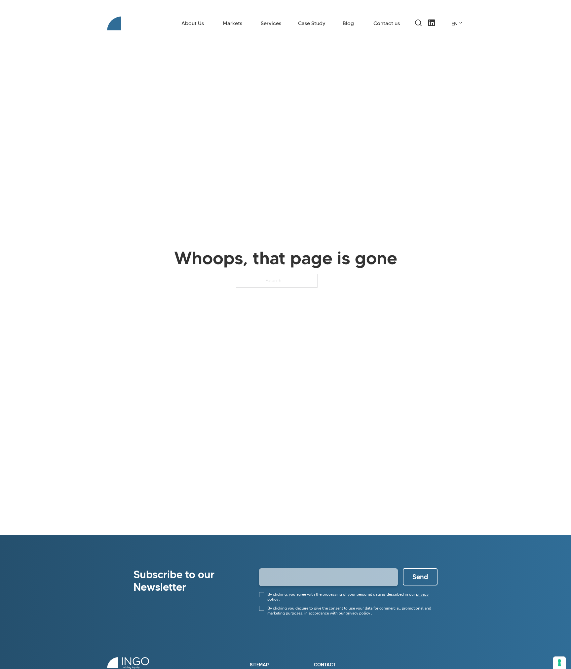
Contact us (386, 23)
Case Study (311, 23)
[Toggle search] (418, 22)
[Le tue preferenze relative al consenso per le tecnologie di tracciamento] (559, 662)
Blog (348, 23)
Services (271, 23)
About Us (192, 23)
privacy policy (358, 613)
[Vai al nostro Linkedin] (431, 29)
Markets (232, 23)
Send (420, 577)
